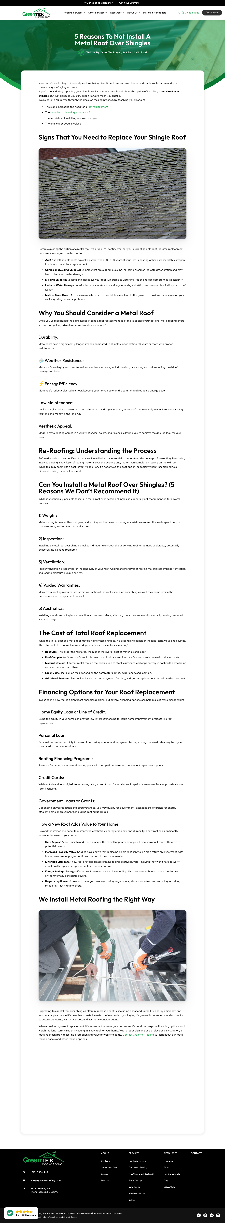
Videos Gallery (170, 1187)
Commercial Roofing (138, 1167)
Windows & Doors (137, 1193)
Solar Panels (134, 1187)
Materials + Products (154, 12)
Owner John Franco (110, 1167)
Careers (104, 1174)
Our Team (105, 1161)
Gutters (132, 1200)
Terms (74, 1217)
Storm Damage (135, 1180)
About (105, 1153)
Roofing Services (73, 12)
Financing (168, 1161)
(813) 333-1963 (190, 12)
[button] (21, 1213)
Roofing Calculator (172, 1174)
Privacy (65, 1217)
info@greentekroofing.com (45, 1180)
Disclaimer (117, 1213)
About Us (132, 12)
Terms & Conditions (102, 1213)
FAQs (166, 1167)
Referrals (105, 1180)
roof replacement (97, 106)
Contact (196, 1153)
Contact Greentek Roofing (138, 1034)
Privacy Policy (85, 1213)
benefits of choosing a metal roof (70, 112)
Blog (166, 1180)
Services (134, 1153)
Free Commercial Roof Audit (141, 1174)
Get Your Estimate (129, 3)
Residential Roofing (137, 1161)
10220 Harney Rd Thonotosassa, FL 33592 (44, 1190)
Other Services (96, 12)
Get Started (212, 12)
